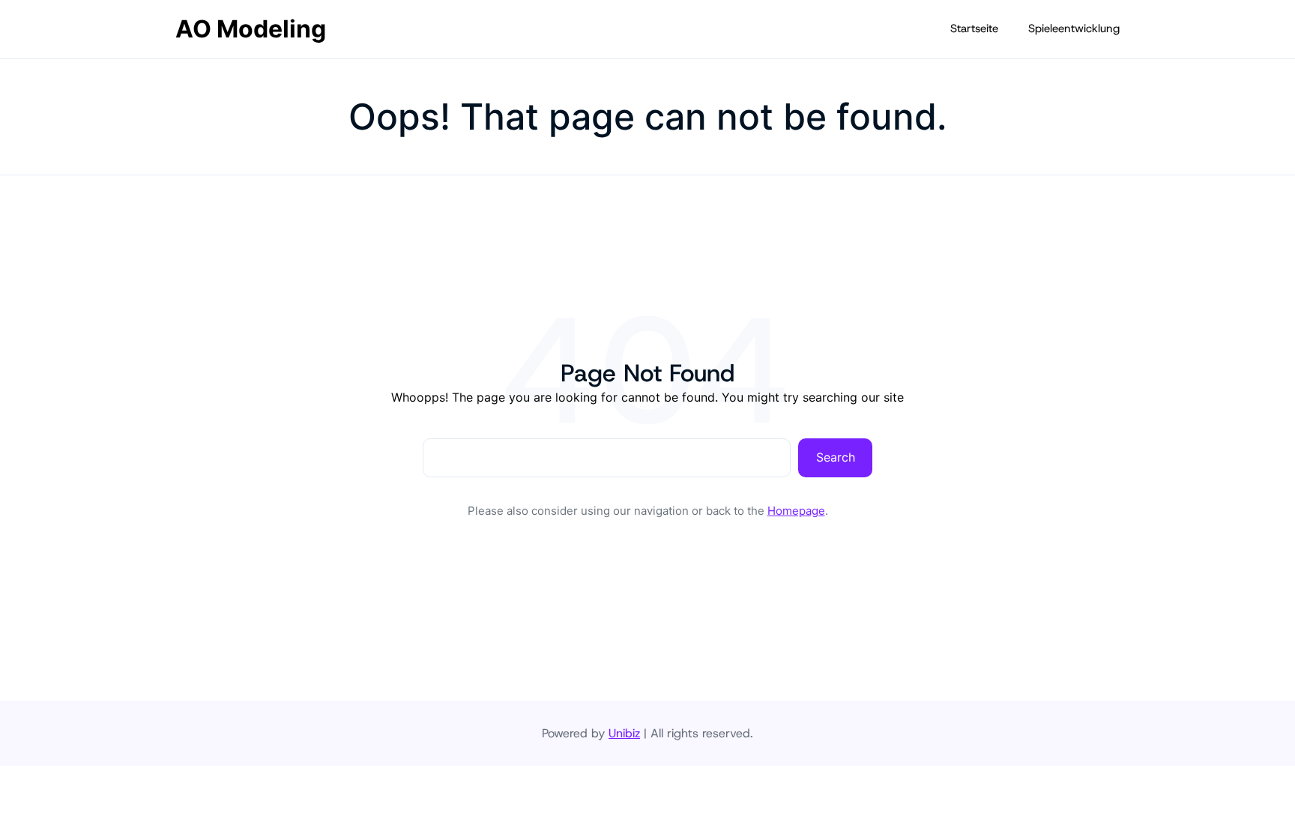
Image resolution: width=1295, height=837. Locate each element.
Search (835, 457)
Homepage (796, 511)
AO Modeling (250, 28)
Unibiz (624, 733)
